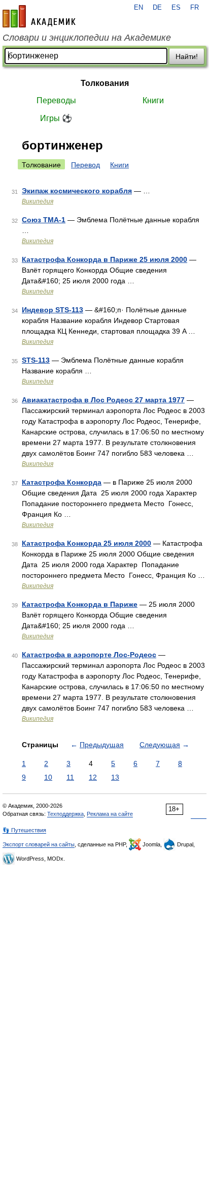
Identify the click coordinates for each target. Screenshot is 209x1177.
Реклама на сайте (110, 814)
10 (48, 777)
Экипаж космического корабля (77, 191)
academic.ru (39, 16)
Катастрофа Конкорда (61, 482)
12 (93, 777)
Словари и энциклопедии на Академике (87, 38)
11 (70, 777)
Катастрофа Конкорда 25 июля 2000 (86, 543)
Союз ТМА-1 (43, 220)
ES (176, 7)
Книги (153, 100)
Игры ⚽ (56, 118)
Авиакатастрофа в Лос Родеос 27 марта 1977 (103, 400)
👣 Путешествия (24, 830)
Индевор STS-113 (52, 310)
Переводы (56, 100)
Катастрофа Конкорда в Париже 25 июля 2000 (104, 259)
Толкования (105, 83)
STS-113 (36, 360)
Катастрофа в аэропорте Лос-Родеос (89, 655)
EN (138, 7)
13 (115, 777)
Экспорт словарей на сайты (39, 844)
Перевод (85, 165)
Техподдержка (65, 814)
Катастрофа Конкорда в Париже (79, 604)
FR (194, 7)
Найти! (187, 56)
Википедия (37, 201)
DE (157, 7)
